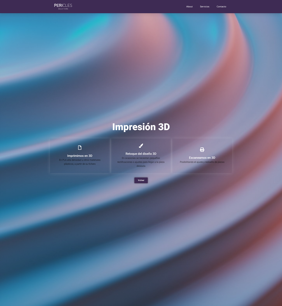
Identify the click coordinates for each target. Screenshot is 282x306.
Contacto (221, 6)
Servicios (204, 6)
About (189, 6)
